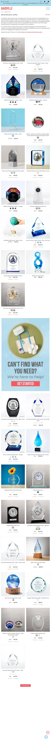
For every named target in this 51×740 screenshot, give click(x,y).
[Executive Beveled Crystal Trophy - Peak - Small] (36, 66)
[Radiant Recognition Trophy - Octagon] (15, 102)
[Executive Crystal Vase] (13, 492)
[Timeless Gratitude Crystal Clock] (39, 635)
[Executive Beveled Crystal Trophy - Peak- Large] (38, 66)
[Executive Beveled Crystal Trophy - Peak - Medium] (34, 423)
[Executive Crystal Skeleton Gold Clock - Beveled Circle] (12, 421)
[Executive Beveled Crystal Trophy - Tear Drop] (40, 66)
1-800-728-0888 (6, 1)
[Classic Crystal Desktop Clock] (37, 208)
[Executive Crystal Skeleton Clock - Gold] (14, 65)
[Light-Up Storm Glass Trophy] (13, 600)
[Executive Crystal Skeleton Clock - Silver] (12, 310)
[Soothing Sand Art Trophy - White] (39, 102)
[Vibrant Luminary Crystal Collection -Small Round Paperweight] (38, 137)
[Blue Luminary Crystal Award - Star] (40, 242)
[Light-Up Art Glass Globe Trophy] (38, 564)
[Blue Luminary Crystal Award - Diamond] (36, 242)
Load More (25, 685)
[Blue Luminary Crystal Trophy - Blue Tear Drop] (15, 456)
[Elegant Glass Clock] (13, 527)
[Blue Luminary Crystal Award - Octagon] (38, 242)
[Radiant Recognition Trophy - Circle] (11, 102)
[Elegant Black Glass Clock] (38, 492)
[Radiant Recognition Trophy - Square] (13, 102)
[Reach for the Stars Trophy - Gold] (13, 136)
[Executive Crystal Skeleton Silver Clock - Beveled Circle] (14, 421)
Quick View (13, 60)
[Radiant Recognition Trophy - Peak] (13, 208)
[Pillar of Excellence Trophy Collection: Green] (14, 173)
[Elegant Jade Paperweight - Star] (38, 600)
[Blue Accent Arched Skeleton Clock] (38, 173)
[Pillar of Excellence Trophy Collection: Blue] (12, 173)
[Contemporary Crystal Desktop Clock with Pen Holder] (39, 208)
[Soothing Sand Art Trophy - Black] (37, 102)
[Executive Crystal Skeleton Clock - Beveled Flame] (12, 65)
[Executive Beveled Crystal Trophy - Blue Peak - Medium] (42, 423)
